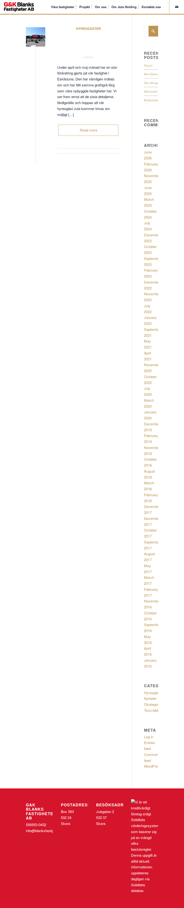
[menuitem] (63, 7)
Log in (148, 736)
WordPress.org (156, 766)
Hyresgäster (88, 28)
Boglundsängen (153, 100)
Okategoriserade (157, 704)
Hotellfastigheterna (156, 74)
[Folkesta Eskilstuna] (35, 37)
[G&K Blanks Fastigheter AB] (19, 7)
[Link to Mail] (176, 6)
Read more (88, 129)
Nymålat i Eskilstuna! (88, 41)
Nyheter (150, 698)
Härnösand (150, 91)
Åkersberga (151, 83)
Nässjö (148, 65)
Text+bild (151, 710)
